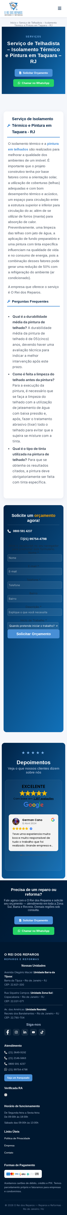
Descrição (33, 607)
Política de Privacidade (17, 1138)
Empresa (9, 1145)
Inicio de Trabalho (33, 620)
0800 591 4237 (22, 531)
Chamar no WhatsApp (35, 83)
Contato (8, 1152)
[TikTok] (42, 1032)
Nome (33, 552)
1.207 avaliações (43, 798)
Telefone (34, 579)
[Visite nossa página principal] (20, 8)
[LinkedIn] (24, 1032)
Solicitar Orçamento (35, 72)
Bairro (33, 593)
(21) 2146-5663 (17, 1058)
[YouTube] (33, 1032)
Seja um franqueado (18, 1077)
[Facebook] (7, 1032)
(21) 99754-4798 (35, 539)
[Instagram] (16, 1032)
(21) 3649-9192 (17, 1052)
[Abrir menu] (59, 8)
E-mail (33, 566)
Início (13, 22)
